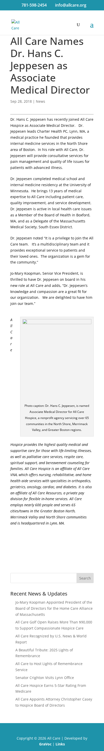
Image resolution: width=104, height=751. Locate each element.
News (40, 101)
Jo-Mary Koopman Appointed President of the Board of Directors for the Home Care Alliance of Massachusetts (54, 608)
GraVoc (45, 744)
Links (60, 744)
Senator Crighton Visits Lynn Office (44, 677)
